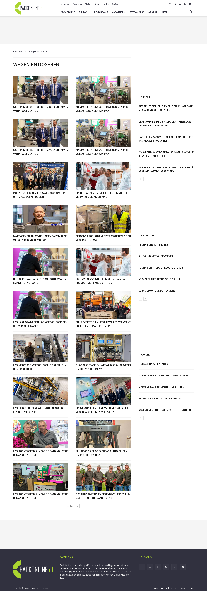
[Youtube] (190, 4)
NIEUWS (145, 97)
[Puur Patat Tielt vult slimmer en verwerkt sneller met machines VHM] (103, 305)
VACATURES (147, 235)
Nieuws (83, 12)
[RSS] (180, 4)
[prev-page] (140, 179)
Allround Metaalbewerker (156, 256)
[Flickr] (170, 4)
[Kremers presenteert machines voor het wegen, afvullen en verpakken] (103, 391)
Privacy (182, 588)
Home (15, 51)
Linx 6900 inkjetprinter (153, 364)
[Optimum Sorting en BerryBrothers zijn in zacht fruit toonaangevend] (103, 477)
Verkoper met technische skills (159, 279)
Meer (165, 12)
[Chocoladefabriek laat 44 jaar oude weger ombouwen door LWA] (103, 348)
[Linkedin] (175, 4)
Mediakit (88, 4)
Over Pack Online (102, 4)
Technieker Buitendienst (154, 244)
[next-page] (145, 179)
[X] (185, 4)
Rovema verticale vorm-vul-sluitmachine (165, 410)
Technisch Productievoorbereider (161, 267)
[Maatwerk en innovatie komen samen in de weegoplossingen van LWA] (103, 90)
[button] (190, 12)
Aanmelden (65, 4)
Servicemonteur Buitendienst (158, 290)
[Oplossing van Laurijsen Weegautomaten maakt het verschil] (40, 262)
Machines (24, 51)
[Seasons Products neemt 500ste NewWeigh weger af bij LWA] (103, 219)
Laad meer (71, 506)
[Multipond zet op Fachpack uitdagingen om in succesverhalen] (103, 434)
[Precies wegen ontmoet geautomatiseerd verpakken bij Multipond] (103, 176)
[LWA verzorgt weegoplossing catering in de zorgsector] (40, 348)
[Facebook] (165, 4)
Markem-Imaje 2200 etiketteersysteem (163, 375)
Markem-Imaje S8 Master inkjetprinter (164, 387)
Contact (115, 4)
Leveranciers (136, 12)
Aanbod (153, 12)
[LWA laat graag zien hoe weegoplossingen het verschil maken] (40, 305)
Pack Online (67, 12)
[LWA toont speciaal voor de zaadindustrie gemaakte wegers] (40, 434)
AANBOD (145, 355)
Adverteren (77, 4)
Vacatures (118, 12)
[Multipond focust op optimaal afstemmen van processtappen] (40, 90)
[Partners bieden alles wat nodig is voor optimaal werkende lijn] (40, 176)
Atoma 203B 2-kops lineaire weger (160, 398)
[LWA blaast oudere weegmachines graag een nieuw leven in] (40, 391)
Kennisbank (101, 12)
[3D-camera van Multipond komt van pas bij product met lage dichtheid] (103, 262)
